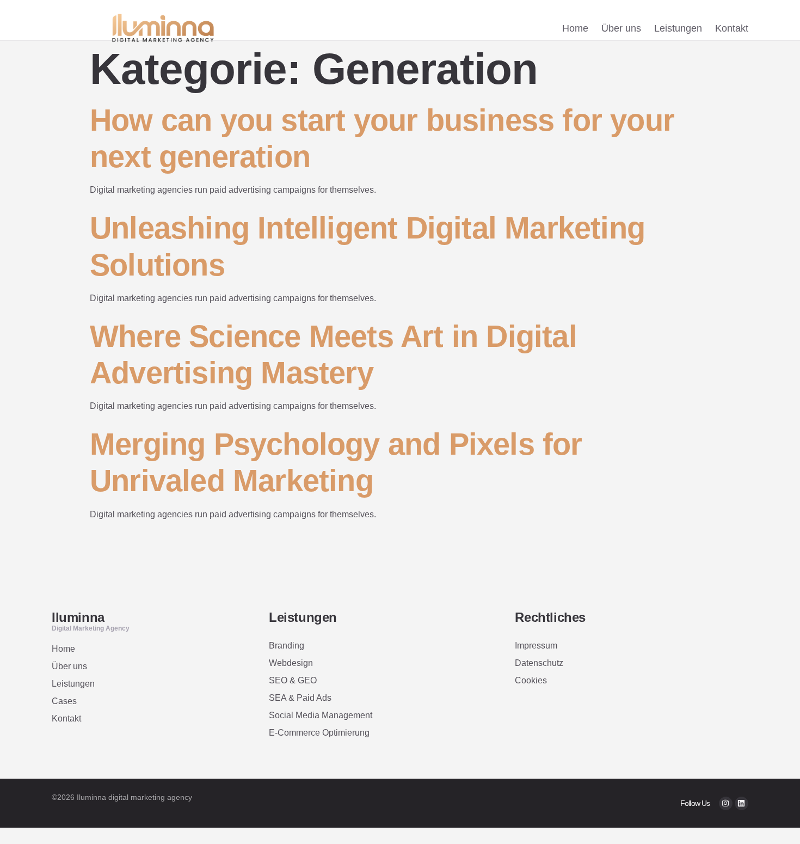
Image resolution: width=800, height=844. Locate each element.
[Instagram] (726, 803)
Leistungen (678, 28)
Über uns (621, 28)
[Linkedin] (741, 803)
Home (575, 28)
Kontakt (731, 28)
